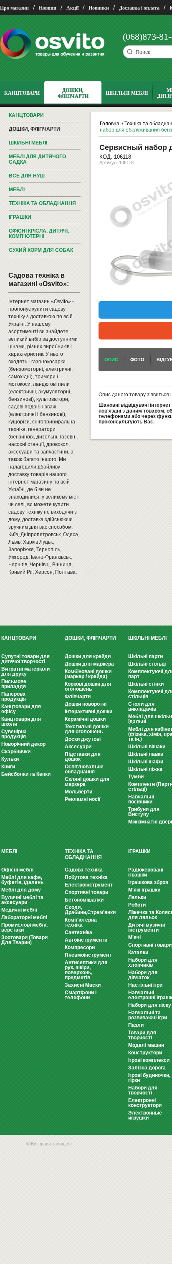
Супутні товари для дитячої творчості (25, 659)
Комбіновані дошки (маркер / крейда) (88, 674)
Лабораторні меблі (24, 917)
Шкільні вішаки (146, 747)
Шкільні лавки (145, 754)
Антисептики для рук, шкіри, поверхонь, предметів (86, 970)
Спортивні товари (86, 892)
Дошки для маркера (89, 664)
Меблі (17, 190)
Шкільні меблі (28, 143)
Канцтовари (26, 115)
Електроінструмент (89, 885)
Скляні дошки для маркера (87, 781)
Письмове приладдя (13, 684)
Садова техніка (84, 870)
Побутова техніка (86, 877)
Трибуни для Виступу (143, 811)
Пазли (136, 1025)
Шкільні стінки (146, 684)
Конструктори (145, 1053)
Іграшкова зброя (148, 882)
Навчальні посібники (141, 799)
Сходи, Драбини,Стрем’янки (90, 909)
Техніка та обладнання (42, 203)
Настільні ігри (145, 985)
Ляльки (137, 897)
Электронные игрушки (145, 1115)
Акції (72, 8)
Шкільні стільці (147, 664)
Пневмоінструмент (88, 955)
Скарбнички (15, 752)
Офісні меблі (17, 870)
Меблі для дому (21, 890)
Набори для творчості (142, 1090)
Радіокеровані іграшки (145, 872)
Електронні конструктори (145, 1102)
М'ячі (134, 937)
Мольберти (78, 792)
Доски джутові (83, 739)
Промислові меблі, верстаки (24, 927)
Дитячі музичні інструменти (146, 927)
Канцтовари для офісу (21, 709)
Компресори (80, 947)
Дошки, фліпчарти (34, 129)
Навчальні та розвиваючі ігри (147, 1015)
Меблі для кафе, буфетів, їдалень (22, 879)
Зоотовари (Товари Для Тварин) (24, 940)
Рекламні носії (82, 799)
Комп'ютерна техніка (81, 922)
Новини (47, 8)
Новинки (99, 8)
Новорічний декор (23, 744)
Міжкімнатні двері (150, 822)
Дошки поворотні (85, 704)
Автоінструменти (86, 940)
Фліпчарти (78, 696)
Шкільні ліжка (145, 769)
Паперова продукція (13, 696)
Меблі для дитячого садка (37, 159)
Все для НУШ (27, 176)
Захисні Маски (83, 985)
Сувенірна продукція (14, 734)
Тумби (136, 777)
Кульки (10, 759)
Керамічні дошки (85, 719)
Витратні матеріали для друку (25, 671)
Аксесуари (78, 747)
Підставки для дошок (83, 756)
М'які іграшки (144, 890)
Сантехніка (78, 932)
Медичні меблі (19, 910)
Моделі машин (146, 1045)
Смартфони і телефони (80, 995)
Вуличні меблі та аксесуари (22, 899)
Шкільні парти (145, 656)
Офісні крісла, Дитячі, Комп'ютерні (39, 233)
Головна (109, 124)
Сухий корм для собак (41, 250)
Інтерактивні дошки (88, 711)
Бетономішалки (84, 900)
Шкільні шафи (145, 762)
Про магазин (14, 8)
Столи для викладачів (142, 706)
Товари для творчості (142, 1035)
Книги (8, 767)
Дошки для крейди (88, 656)
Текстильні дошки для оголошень (87, 729)
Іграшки (20, 217)
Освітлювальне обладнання (84, 769)
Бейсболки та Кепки (26, 774)
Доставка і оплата (139, 8)
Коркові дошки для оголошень (88, 686)
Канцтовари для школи (21, 721)
